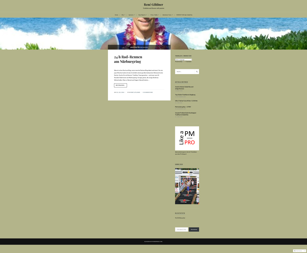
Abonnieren (194, 229)
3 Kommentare (148, 92)
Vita (123, 15)
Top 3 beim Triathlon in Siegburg (185, 95)
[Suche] (196, 71)
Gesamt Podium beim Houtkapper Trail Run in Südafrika (185, 114)
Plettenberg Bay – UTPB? (183, 107)
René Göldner (153, 4)
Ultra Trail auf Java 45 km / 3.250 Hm (186, 101)
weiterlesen (119, 85)
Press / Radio (154, 15)
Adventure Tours (167, 15)
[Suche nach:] (187, 71)
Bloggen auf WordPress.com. (153, 241)
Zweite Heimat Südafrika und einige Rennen (184, 88)
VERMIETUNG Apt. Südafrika (184, 15)
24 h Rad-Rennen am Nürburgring (128, 59)
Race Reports (142, 15)
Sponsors (131, 15)
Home (116, 15)
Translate (188, 61)
